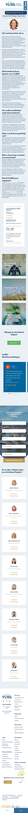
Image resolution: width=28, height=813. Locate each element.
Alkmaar (16, 739)
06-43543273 (14, 521)
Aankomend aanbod (19, 718)
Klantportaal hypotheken (7, 742)
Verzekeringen (5, 756)
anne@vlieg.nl (9, 218)
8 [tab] (17, 393)
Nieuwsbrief (17, 709)
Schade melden (5, 762)
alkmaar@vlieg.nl (14, 496)
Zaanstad (17, 758)
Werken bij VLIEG (18, 701)
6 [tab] (15, 393)
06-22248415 (9, 215)
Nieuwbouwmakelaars (19, 769)
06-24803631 (14, 650)
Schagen (17, 756)
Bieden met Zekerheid (7, 766)
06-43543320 (14, 599)
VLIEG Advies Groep (19, 697)
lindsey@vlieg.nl (14, 601)
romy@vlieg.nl (14, 523)
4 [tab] (12, 393)
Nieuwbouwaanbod (19, 729)
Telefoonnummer (6, 443)
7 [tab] (16, 393)
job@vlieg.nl (14, 627)
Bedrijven (17, 720)
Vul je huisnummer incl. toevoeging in (10, 435)
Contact (16, 704)
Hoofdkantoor (18, 764)
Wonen (16, 716)
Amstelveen (17, 744)
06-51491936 (14, 546)
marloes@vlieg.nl (14, 548)
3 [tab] (11, 393)
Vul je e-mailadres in (6, 450)
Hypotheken (5, 754)
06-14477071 (14, 676)
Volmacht (4, 760)
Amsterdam (17, 742)
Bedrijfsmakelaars (19, 766)
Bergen (16, 746)
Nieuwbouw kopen (19, 727)
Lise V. (13, 366)
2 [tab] (10, 393)
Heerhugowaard (18, 752)
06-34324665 (14, 625)
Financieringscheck (6, 764)
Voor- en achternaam (7, 419)
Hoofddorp (17, 750)
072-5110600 (14, 494)
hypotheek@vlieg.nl (14, 678)
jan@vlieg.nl (14, 652)
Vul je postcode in (6, 427)
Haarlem (16, 748)
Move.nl (4, 739)
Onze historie (18, 699)
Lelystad (16, 754)
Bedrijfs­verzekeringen (7, 758)
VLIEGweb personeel (6, 747)
